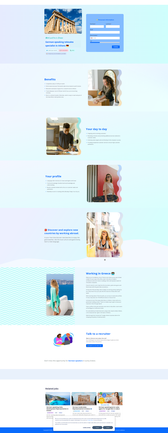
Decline (107, 427)
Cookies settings (87, 427)
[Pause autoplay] (105, 260)
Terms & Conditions (120, 430)
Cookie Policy (90, 420)
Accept (97, 427)
